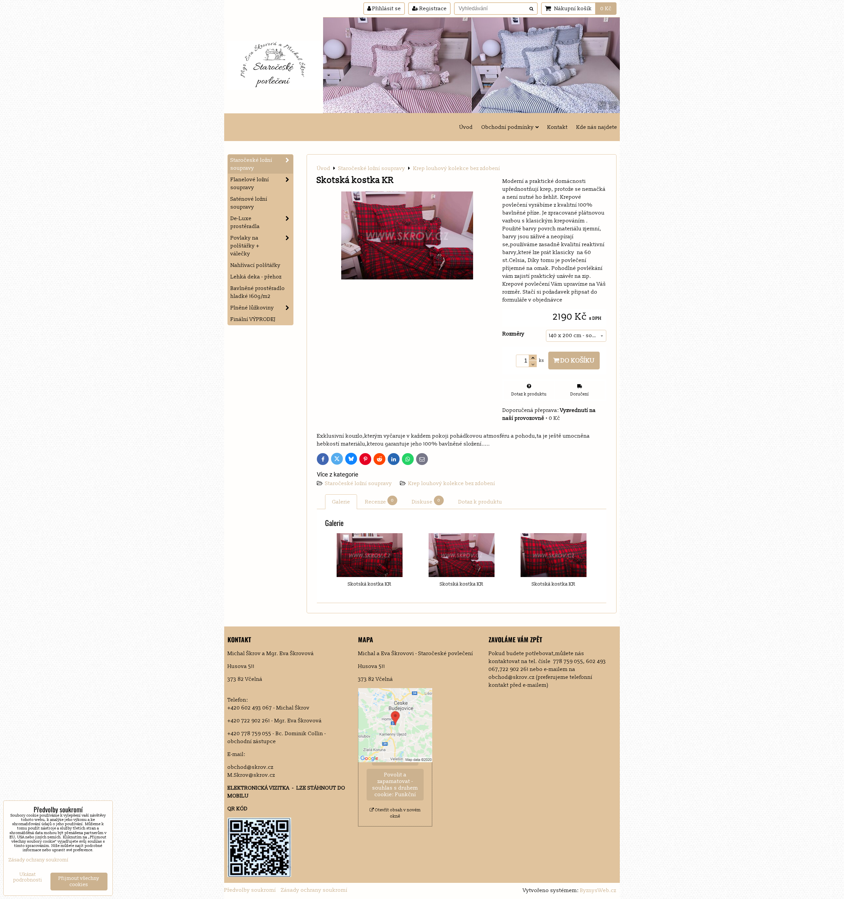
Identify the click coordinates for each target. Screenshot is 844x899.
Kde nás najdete (596, 127)
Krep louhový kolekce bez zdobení (451, 483)
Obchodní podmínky (507, 127)
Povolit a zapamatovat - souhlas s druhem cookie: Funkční (395, 784)
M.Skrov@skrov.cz (251, 775)
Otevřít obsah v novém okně (397, 813)
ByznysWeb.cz (598, 890)
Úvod (466, 127)
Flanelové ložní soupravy (249, 183)
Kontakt (557, 127)
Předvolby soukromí (250, 890)
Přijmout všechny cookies (78, 881)
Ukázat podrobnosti (27, 877)
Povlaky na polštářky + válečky (244, 246)
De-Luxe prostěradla (245, 222)
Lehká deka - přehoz (256, 277)
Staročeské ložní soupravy (359, 483)
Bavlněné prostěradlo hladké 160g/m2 (257, 292)
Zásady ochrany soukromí (314, 890)
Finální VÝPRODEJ (253, 319)
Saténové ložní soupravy (248, 203)
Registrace (432, 8)
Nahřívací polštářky (255, 265)
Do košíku (577, 360)
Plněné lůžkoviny (252, 307)
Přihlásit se (386, 8)
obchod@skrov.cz (250, 767)
